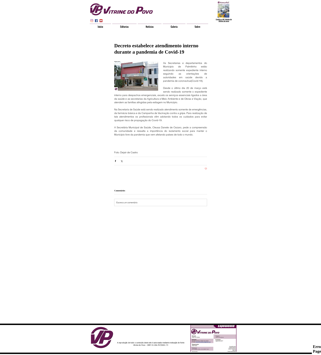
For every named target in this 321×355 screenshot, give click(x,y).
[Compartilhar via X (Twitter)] (121, 161)
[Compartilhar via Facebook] (115, 161)
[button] (124, 25)
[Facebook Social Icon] (96, 20)
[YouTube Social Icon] (101, 20)
